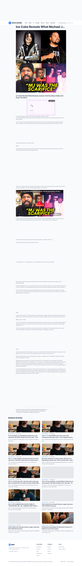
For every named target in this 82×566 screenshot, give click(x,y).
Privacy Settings (70, 561)
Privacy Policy (61, 546)
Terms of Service (62, 549)
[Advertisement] (41, 10)
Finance (37, 555)
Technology (38, 546)
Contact (49, 549)
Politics (42, 22)
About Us (49, 546)
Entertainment (39, 553)
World (30, 22)
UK (33, 22)
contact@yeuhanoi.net (13, 551)
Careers (49, 551)
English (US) (63, 561)
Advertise (49, 553)
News (26, 22)
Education (52, 22)
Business (37, 22)
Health (47, 22)
